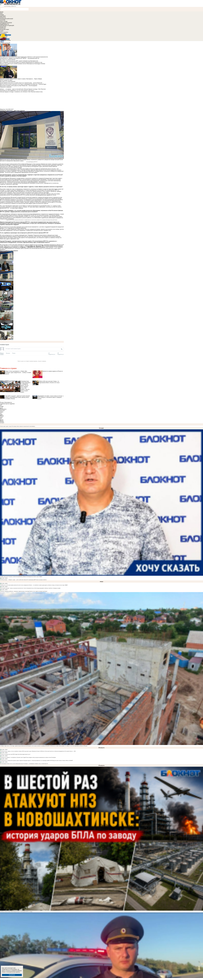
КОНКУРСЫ (3, 17)
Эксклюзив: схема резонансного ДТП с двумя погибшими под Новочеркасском (19, 61)
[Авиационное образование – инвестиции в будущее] (32, 256)
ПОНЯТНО (12, 975)
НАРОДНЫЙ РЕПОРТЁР (6, 22)
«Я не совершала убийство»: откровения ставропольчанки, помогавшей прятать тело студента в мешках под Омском (24, 591)
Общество (2, 109)
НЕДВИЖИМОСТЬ (4, 24)
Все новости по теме (5, 59)
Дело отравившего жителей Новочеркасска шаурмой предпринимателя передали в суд (21, 62)
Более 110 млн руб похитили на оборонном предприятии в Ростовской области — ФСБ (59, 751)
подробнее (12, 403)
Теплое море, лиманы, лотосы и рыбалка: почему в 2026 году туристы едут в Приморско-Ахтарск (20, 751)
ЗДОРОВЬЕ (3, 16)
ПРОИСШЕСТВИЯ (4, 29)
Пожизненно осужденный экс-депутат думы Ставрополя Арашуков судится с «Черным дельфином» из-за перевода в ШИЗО (26, 760)
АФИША (2, 14)
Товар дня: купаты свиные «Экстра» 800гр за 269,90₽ (62, 760)
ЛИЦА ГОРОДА (3, 21)
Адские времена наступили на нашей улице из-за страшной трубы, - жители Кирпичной (21, 82)
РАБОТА (9, 35)
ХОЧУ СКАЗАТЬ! (4, 32)
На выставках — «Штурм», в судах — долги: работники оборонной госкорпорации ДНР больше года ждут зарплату (24, 579)
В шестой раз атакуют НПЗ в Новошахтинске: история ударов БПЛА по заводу (17, 911)
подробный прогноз (4, 403)
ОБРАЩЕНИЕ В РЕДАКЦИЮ (7, 25)
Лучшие (8, 353)
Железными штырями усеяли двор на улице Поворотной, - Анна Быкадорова (18, 85)
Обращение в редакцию (5, 87)
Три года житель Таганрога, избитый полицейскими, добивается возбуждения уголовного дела (20, 576)
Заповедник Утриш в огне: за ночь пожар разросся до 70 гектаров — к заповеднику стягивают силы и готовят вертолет (25, 763)
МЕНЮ (1, 12)
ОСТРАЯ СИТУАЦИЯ (5, 43)
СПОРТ (1, 31)
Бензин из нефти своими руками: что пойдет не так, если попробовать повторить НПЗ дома (69, 745)
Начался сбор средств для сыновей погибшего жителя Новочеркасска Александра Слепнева (22, 63)
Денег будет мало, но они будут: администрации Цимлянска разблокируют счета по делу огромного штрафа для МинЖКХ (25, 745)
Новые (2, 353)
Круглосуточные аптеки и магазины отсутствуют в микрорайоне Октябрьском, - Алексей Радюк (23, 84)
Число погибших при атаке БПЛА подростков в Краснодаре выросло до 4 (16, 754)
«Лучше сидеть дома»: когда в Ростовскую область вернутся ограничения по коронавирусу (17, 426)
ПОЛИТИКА (3, 28)
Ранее (13, 353)
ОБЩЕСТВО (3, 26)
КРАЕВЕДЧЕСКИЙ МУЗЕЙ (6, 18)
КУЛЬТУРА (2, 20)
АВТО (1, 13)
